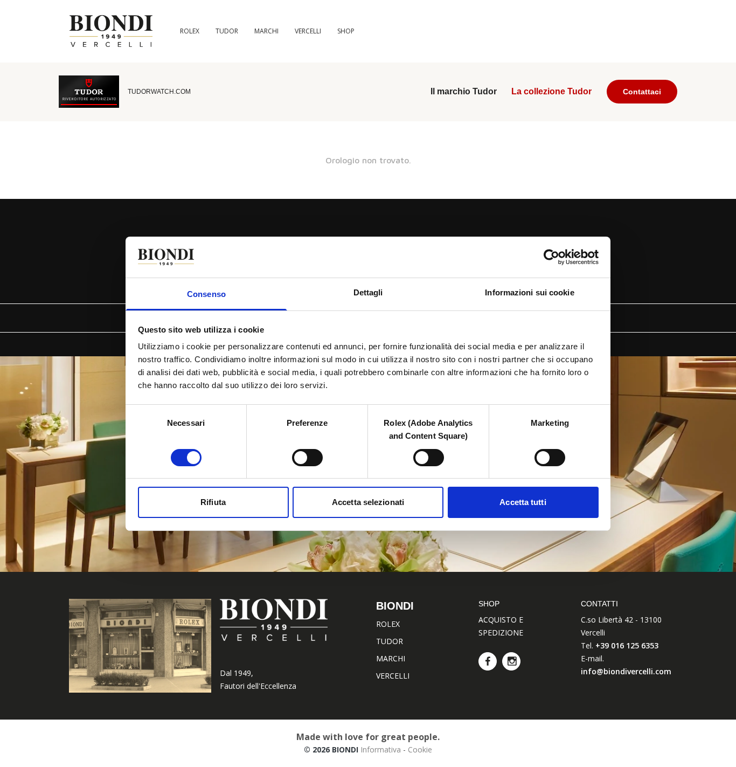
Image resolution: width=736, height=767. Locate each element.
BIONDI (395, 606)
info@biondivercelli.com (626, 671)
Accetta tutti (522, 502)
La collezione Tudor (551, 91)
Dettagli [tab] (368, 292)
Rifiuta (213, 502)
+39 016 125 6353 (626, 645)
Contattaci (642, 91)
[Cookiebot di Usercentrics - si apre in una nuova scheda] (551, 257)
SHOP (346, 31)
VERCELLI (308, 31)
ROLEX (189, 31)
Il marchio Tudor (464, 91)
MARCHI (266, 31)
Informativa (380, 749)
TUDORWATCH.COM (159, 91)
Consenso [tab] (206, 294)
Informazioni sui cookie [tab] (529, 292)
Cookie (420, 749)
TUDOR (227, 31)
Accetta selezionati (368, 502)
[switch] (307, 457)
